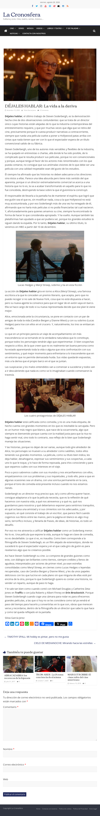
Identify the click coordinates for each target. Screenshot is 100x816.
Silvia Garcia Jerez (30, 110)
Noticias (14, 33)
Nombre (8, 749)
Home (38, 809)
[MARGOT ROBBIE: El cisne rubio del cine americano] (81, 657)
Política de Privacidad (80, 809)
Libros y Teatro (54, 28)
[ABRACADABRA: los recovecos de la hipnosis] (18, 657)
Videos (39, 28)
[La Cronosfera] (5, 30)
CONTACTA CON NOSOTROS (34, 33)
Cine (12, 28)
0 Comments (44, 110)
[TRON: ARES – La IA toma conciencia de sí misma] (50, 657)
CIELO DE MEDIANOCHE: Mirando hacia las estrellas (65, 643)
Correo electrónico (14, 764)
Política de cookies (65, 809)
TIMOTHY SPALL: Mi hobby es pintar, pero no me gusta (36, 636)
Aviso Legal (93, 809)
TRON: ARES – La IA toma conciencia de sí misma (49, 675)
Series (21, 28)
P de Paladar (72, 28)
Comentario (10, 707)
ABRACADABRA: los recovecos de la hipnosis (17, 676)
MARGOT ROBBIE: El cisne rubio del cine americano (79, 677)
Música (30, 28)
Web (5, 779)
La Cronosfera (21, 14)
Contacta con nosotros (49, 809)
